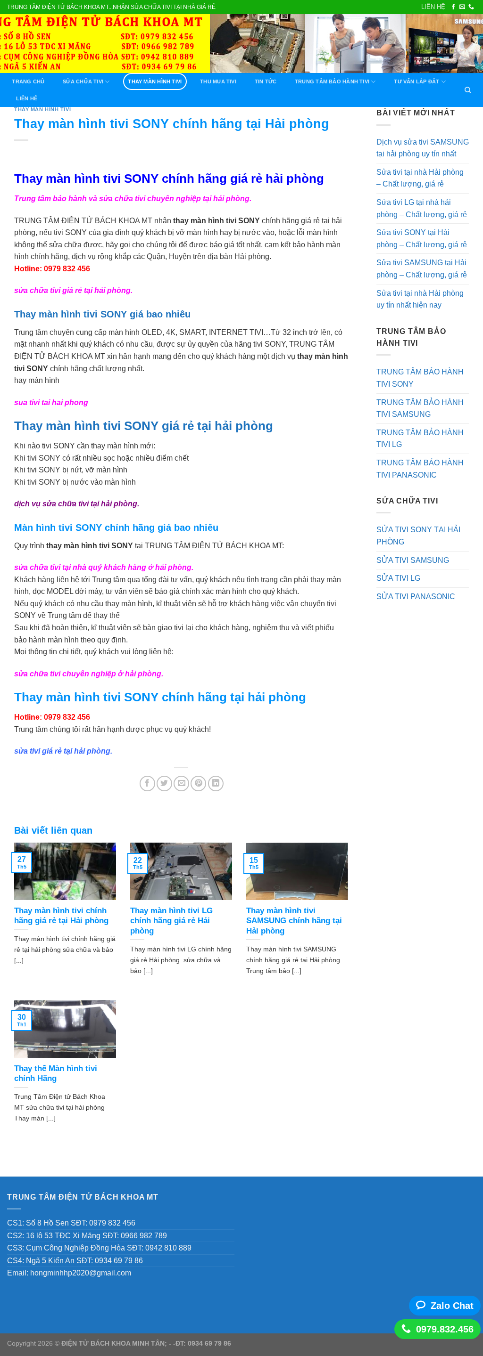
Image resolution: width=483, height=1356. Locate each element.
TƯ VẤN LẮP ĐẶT (416, 81)
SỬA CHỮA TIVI (83, 81)
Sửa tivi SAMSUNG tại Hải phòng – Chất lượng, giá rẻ (421, 269)
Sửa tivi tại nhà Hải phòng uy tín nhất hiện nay (420, 299)
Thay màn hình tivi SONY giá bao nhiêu (102, 314)
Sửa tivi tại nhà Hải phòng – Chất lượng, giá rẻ (420, 178)
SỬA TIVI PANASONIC (415, 597)
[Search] (468, 90)
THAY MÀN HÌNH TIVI (155, 81)
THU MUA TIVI (218, 81)
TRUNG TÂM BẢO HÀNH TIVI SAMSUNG (420, 408)
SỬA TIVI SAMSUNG (412, 560)
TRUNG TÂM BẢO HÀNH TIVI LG (420, 439)
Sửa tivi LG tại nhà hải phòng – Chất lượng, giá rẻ (421, 208)
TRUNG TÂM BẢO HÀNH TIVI (332, 81)
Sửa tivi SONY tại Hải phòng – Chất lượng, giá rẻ (421, 238)
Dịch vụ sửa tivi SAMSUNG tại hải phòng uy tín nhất (422, 148)
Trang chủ (28, 81)
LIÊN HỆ (433, 6)
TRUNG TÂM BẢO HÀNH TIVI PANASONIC (420, 469)
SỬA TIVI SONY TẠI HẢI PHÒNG (418, 536)
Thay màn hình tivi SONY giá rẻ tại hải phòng (143, 425)
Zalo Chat (452, 1305)
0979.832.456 (445, 1329)
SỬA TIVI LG (398, 578)
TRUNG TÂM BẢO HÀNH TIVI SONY (420, 378)
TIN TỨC (266, 81)
